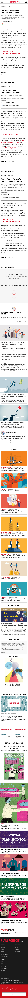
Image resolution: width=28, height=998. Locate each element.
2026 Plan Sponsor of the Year (11, 849)
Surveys (2, 949)
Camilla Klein (9, 21)
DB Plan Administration (9, 713)
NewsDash (17, 946)
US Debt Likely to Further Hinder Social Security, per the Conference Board (13, 396)
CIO (2, 980)
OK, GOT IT (14, 994)
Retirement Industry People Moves (13, 355)
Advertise (3, 970)
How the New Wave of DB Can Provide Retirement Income (12, 344)
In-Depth (3, 947)
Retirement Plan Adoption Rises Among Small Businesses (12, 423)
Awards (2, 951)
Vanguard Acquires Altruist (10, 578)
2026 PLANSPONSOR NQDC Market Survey (12, 685)
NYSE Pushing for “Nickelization (13, 148)
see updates (20, 321)
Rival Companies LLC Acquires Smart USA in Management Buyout (13, 556)
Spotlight (17, 949)
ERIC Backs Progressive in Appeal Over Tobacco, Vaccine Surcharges (14, 599)
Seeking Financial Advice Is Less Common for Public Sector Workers (12, 469)
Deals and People (5, 554)
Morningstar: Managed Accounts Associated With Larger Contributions (13, 534)
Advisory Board (4, 965)
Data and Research (6, 467)
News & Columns (4, 946)
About (2, 961)
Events (2, 953)
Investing (3, 6)
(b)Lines (16, 947)
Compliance (4, 509)
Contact (2, 963)
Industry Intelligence (5, 954)
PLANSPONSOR (15, 980)
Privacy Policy (4, 968)
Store (2, 972)
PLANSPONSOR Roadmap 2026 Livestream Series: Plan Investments (14, 625)
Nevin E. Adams (10, 102)
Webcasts (3, 711)
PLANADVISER (7, 980)
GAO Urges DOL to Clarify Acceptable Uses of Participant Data (13, 511)
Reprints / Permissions (5, 966)
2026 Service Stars (7, 897)
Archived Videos (4, 956)
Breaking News (18, 951)
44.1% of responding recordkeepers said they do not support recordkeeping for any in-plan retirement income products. (13, 438)
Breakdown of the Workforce (11, 921)
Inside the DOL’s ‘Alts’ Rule (10, 874)
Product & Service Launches (10, 490)
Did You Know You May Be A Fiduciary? (10, 825)
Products (3, 489)
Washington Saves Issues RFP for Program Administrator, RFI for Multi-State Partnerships (13, 365)
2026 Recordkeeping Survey (8, 442)
